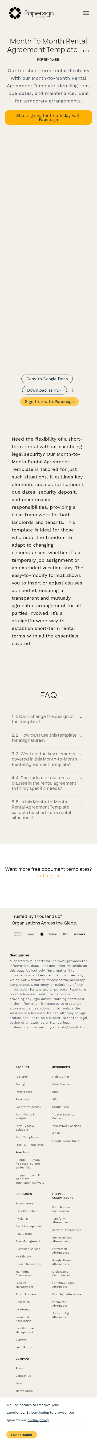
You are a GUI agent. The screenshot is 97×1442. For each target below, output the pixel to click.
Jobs (19, 1383)
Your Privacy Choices (66, 1126)
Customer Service (28, 1249)
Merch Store (24, 1391)
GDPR (56, 1133)
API (54, 1099)
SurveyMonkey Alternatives (62, 1239)
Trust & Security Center (63, 1116)
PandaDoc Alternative (60, 1303)
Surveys (21, 1339)
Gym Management (28, 1241)
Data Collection (26, 1211)
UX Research (24, 1309)
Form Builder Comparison (61, 1209)
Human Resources (28, 1264)
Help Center (60, 1076)
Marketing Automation (24, 1273)
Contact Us (23, 1375)
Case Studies (61, 1084)
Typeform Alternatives (60, 1220)
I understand (21, 1435)
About (20, 1368)
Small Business (26, 1294)
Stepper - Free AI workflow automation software (30, 1178)
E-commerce (24, 1203)
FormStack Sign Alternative (63, 1284)
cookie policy (38, 1420)
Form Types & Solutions (25, 1127)
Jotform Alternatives (66, 1230)
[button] (48, 719)
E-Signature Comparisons (61, 1273)
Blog (55, 1091)
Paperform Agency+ (29, 1107)
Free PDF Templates (30, 1144)
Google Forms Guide (66, 1141)
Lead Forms (24, 1347)
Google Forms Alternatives (61, 1262)
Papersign (22, 1099)
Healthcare (23, 1256)
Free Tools (23, 1152)
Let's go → (48, 876)
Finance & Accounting (23, 1319)
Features (22, 1076)
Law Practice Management (25, 1330)
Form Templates (27, 1137)
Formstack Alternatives (60, 1250)
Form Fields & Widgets (25, 1116)
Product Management (24, 1284)
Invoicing (22, 1218)
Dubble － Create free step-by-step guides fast (28, 1163)
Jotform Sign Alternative (61, 1315)
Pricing (20, 1084)
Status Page (60, 1107)
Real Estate (24, 1233)
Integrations (24, 1091)
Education (23, 1302)
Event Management (29, 1226)
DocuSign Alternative (66, 1294)
